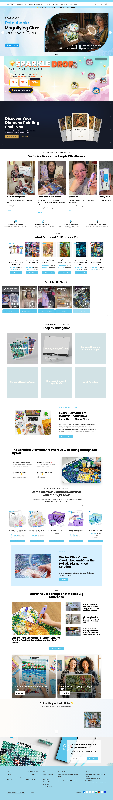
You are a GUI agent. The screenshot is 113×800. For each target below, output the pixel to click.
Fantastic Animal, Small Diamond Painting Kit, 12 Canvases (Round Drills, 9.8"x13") (32, 261)
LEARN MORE (63, 1)
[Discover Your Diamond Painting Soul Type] (56, 125)
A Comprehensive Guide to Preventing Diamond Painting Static (91, 620)
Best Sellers (47, 4)
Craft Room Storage (55, 505)
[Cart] (105, 4)
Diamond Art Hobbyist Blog (14, 777)
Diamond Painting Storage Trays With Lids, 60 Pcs (17, 531)
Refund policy (46, 779)
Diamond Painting (87, 614)
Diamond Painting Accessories (35, 4)
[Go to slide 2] (57, 54)
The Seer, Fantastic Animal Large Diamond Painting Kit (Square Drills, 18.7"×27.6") (65, 260)
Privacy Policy (46, 784)
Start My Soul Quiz (11, 136)
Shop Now (73, 7)
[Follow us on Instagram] (64, 780)
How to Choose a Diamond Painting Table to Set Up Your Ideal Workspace (91, 607)
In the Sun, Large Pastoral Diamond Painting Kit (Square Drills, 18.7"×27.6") (48, 260)
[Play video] (15, 304)
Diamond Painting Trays (38, 505)
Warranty (45, 777)
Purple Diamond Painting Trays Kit (56, 530)
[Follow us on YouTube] (71, 780)
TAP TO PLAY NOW (21, 90)
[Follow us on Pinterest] (67, 780)
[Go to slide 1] (55, 54)
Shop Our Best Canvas (66, 436)
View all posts (56, 648)
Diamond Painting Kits (21, 4)
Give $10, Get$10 (30, 774)
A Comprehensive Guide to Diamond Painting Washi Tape (91, 632)
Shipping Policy (47, 781)
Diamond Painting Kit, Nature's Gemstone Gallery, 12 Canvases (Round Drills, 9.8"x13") (97, 261)
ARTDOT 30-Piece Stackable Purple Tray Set (76, 531)
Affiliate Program (30, 779)
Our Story (9, 774)
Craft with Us (64, 4)
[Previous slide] (2, 32)
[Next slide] (110, 32)
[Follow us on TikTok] (74, 780)
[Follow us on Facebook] (60, 780)
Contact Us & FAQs (48, 774)
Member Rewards (73, 4)
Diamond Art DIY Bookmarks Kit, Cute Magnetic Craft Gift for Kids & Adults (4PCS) (16, 261)
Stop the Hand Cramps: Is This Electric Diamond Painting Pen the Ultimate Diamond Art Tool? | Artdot (36, 640)
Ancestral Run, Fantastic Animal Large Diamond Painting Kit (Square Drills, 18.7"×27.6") (80, 261)
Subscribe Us (10, 779)
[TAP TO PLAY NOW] (35, 100)
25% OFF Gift (25, 136)
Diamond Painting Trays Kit (95, 530)
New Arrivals (55, 4)
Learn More (64, 579)
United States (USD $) (13, 792)
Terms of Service (47, 786)
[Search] (96, 4)
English (22, 792)
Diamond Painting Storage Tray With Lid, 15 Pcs (37, 531)
